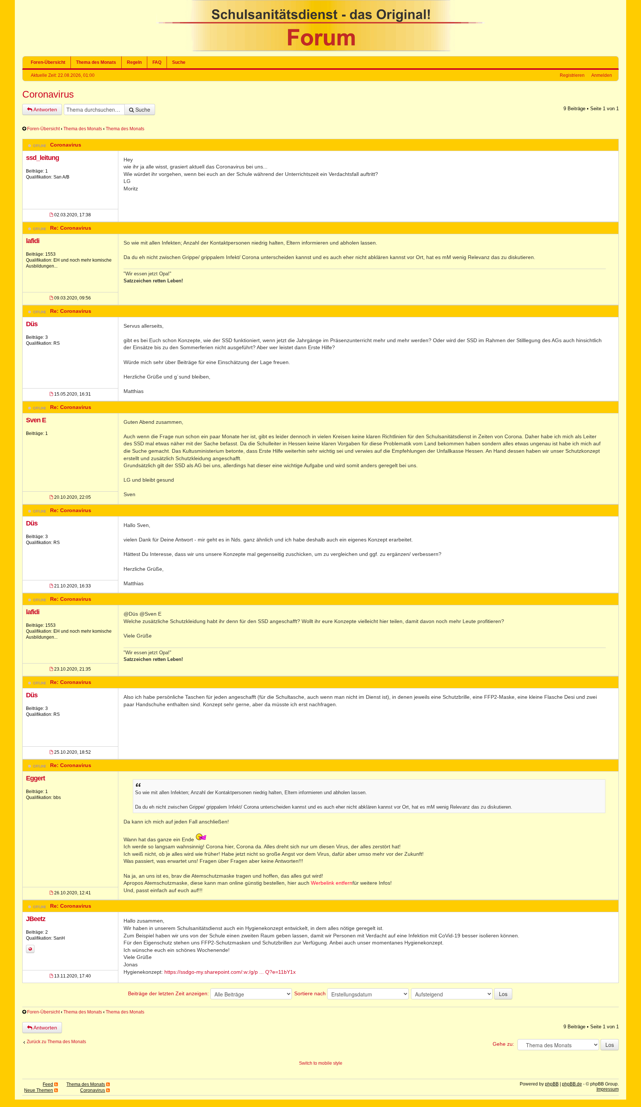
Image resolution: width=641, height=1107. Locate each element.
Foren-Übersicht (48, 62)
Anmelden (601, 75)
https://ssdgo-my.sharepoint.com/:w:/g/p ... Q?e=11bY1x (230, 972)
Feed (48, 1084)
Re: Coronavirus (70, 228)
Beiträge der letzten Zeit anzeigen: (169, 993)
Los (503, 994)
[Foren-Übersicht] (320, 49)
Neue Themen (38, 1090)
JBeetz (35, 919)
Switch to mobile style (320, 1063)
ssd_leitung (42, 157)
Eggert (35, 778)
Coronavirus (48, 94)
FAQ (156, 62)
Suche (178, 62)
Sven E (36, 420)
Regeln (134, 62)
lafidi (32, 241)
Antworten (44, 109)
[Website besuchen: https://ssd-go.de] (30, 949)
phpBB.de (572, 1084)
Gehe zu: (503, 1044)
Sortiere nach (310, 993)
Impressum (607, 1089)
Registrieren (572, 75)
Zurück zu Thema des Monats (56, 1041)
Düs (31, 324)
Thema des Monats (96, 62)
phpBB (552, 1084)
